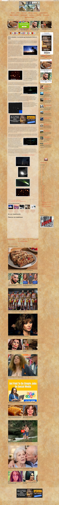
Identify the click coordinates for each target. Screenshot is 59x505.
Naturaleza (23, 13)
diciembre (43, 185)
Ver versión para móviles (22, 241)
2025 (42, 167)
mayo (42, 195)
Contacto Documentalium (43, 162)
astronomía (12, 201)
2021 (42, 173)
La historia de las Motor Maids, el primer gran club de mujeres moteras (48, 106)
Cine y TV (39, 15)
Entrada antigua (35, 239)
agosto (43, 191)
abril (42, 196)
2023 (42, 170)
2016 (42, 180)
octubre (43, 188)
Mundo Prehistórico (14, 15)
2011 (42, 210)
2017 (42, 178)
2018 (42, 177)
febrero (43, 199)
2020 (42, 174)
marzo (43, 198)
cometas (19, 201)
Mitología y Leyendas (32, 13)
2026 (42, 166)
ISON (20, 201)
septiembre (43, 189)
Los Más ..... (32, 15)
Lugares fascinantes (44, 13)
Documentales (46, 15)
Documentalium (14, 200)
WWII (18, 13)
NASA (22, 201)
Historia (12, 13)
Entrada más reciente (11, 239)
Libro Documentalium (29, 17)
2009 (42, 213)
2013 (42, 184)
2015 (42, 181)
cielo (14, 201)
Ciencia (16, 201)
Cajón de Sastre (23, 15)
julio (42, 192)
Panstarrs (24, 201)
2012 (42, 209)
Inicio (24, 239)
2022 (42, 171)
